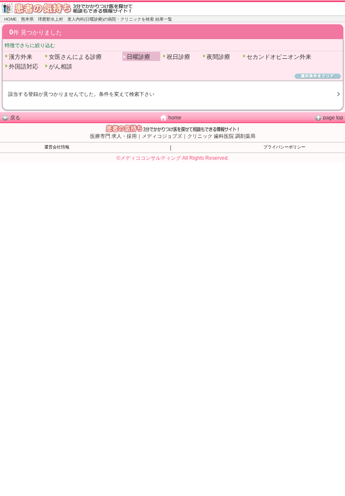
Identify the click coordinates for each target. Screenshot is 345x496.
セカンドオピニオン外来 (279, 56)
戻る (15, 118)
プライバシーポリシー (284, 147)
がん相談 (60, 66)
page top (333, 118)
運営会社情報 (56, 147)
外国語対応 (23, 66)
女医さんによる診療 (75, 56)
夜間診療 (218, 56)
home (174, 118)
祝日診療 (178, 56)
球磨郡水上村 (50, 19)
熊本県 (27, 19)
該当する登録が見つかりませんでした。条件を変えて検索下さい (81, 94)
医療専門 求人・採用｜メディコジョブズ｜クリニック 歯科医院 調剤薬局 (172, 136)
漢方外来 (20, 56)
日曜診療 (138, 56)
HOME (10, 19)
